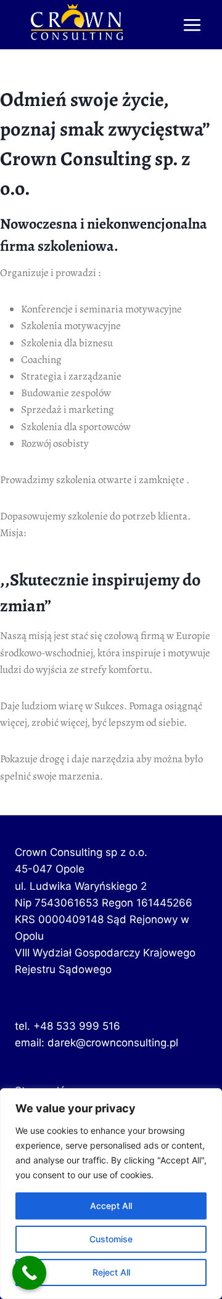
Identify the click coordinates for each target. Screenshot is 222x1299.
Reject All (111, 1272)
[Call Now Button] (29, 1273)
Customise (111, 1239)
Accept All (111, 1205)
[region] (111, 1193)
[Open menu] (191, 24)
